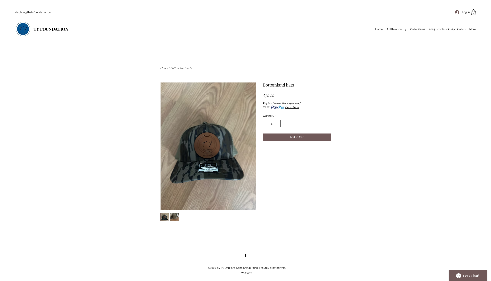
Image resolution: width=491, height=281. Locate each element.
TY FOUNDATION (51, 29)
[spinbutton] (272, 123)
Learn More (292, 107)
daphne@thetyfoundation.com (34, 12)
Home (164, 68)
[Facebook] (245, 255)
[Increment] (277, 123)
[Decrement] (266, 123)
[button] (473, 12)
